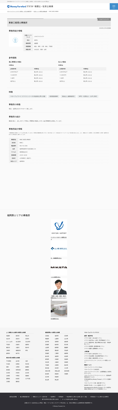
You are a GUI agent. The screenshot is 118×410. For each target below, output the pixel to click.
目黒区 (17, 364)
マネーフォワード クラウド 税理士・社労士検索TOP (19, 11)
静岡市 (8, 353)
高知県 (66, 350)
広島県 (66, 335)
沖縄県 (66, 374)
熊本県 (66, 365)
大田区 (17, 367)
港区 (7, 367)
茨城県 (47, 353)
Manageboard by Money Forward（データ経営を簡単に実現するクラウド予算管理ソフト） (97, 388)
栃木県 (47, 356)
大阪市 (17, 347)
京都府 (56, 359)
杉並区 (17, 378)
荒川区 (27, 364)
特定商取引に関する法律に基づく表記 (77, 396)
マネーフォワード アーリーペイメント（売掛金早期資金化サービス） (97, 376)
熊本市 (27, 347)
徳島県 (66, 341)
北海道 (47, 335)
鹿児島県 (66, 371)
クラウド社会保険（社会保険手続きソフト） (96, 356)
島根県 (56, 377)
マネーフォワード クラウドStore (93, 367)
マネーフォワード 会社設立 (91, 369)
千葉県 (47, 365)
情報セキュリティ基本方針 (40, 396)
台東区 (8, 375)
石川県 (47, 377)
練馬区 (27, 370)
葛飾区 (27, 375)
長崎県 (66, 359)
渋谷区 (17, 372)
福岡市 (27, 344)
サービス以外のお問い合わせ (70, 399)
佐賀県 (66, 356)
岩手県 (47, 341)
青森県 (47, 338)
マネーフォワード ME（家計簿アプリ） (95, 383)
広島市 (27, 338)
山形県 (47, 347)
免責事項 (53, 396)
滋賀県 (56, 356)
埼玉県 (47, 362)
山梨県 (56, 338)
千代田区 (8, 361)
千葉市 (8, 344)
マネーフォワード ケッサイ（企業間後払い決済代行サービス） (97, 372)
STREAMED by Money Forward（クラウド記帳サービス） (97, 380)
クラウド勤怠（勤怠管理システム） (94, 358)
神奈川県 (47, 371)
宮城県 (47, 344)
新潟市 (17, 335)
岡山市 (27, 335)
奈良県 (56, 368)
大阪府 (56, 362)
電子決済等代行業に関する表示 (50, 399)
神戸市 (17, 353)
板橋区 (27, 367)
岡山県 (56, 379)
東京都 (47, 368)
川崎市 (8, 350)
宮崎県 (66, 362)
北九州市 (27, 341)
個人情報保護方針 (25, 396)
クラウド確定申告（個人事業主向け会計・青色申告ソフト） (97, 343)
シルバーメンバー (39, 36)
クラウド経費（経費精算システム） (94, 348)
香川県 (66, 344)
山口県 (66, 338)
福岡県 (36, 43)
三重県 (56, 353)
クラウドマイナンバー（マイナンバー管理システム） (97, 361)
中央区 (8, 364)
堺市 (26, 350)
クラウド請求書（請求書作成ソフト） (94, 346)
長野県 (56, 341)
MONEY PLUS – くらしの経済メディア (95, 385)
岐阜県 (56, 344)
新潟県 (47, 374)
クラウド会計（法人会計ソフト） (93, 338)
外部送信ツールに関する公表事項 (99, 396)
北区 (26, 361)
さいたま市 (9, 341)
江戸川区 (27, 378)
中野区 (17, 375)
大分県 (66, 368)
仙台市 (8, 338)
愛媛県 (66, 347)
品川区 (17, 361)
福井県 (56, 335)
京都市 (17, 344)
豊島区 (17, 381)
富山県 (47, 379)
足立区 (27, 372)
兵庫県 (56, 365)
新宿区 (8, 370)
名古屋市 (18, 341)
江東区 (8, 381)
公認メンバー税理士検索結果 (40, 11)
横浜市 (8, 347)
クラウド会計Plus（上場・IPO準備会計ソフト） (97, 340)
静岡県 (56, 347)
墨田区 (8, 378)
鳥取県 (56, 374)
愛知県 (56, 350)
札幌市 (8, 335)
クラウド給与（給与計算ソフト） (93, 353)
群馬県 (47, 359)
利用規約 (61, 396)
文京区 (8, 372)
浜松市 (17, 338)
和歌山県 (57, 371)
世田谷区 (18, 370)
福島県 (47, 350)
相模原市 (18, 350)
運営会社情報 (13, 396)
